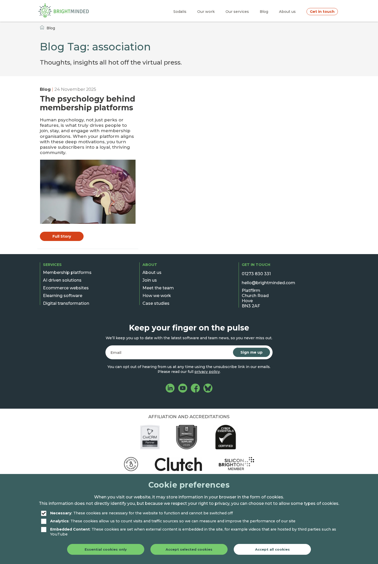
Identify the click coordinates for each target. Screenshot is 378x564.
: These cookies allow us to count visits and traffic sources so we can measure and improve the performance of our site (172, 521)
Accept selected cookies (189, 549)
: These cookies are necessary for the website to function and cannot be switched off (141, 513)
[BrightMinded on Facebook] (195, 389)
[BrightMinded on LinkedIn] (170, 389)
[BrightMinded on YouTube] (182, 389)
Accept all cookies (272, 549)
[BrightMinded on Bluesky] (208, 389)
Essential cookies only (106, 549)
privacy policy (207, 371)
